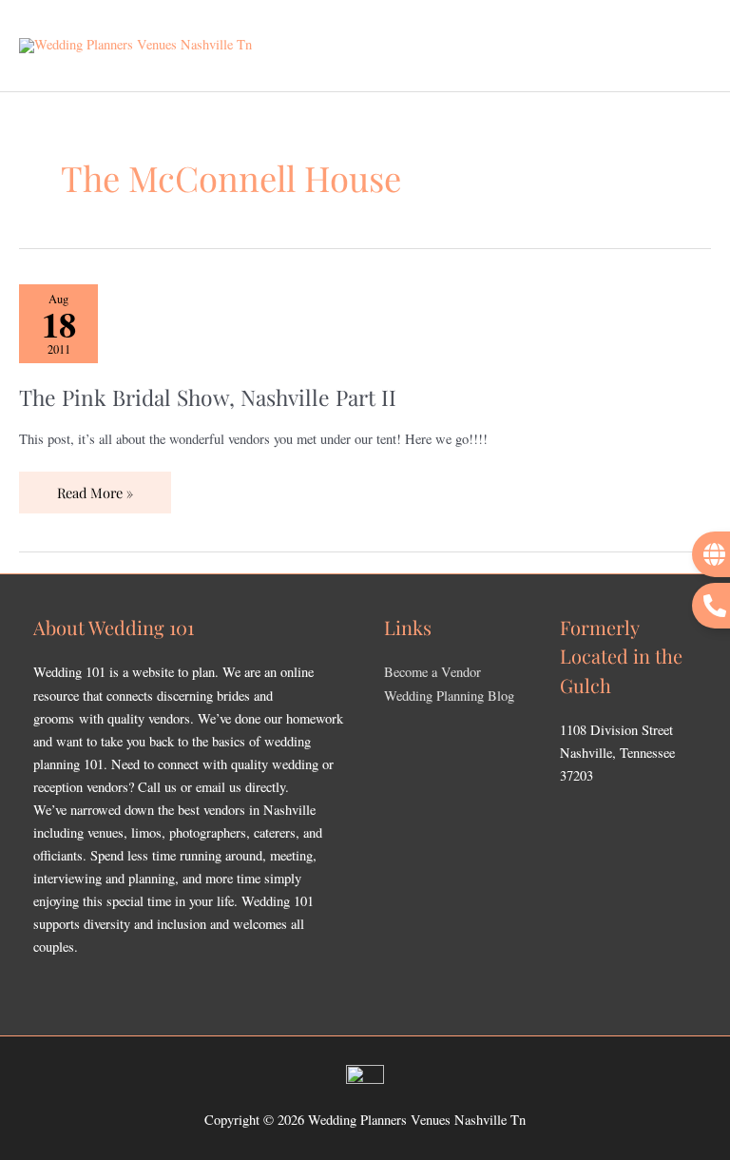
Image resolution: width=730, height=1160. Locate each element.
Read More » (94, 487)
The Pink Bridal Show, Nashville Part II (207, 397)
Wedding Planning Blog (449, 695)
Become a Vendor (432, 672)
